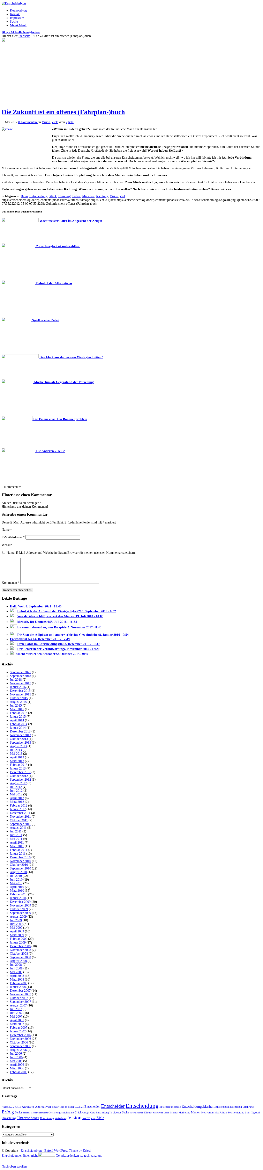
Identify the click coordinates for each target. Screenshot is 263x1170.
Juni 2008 (16, 968)
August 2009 (18, 916)
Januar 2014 (18, 727)
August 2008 (18, 961)
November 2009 (20, 905)
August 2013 (18, 746)
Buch (71, 1106)
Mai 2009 (16, 927)
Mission (195, 1112)
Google (85, 1113)
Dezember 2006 (20, 1035)
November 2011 (20, 816)
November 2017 (20, 683)
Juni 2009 (16, 924)
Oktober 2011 (19, 820)
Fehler (18, 1112)
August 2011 (18, 827)
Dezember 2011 (20, 813)
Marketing (184, 1112)
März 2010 (17, 890)
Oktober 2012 (19, 776)
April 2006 (17, 1064)
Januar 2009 (18, 942)
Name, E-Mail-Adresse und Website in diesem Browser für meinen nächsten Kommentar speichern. (71, 552)
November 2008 (20, 950)
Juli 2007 (16, 1009)
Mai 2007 (16, 1016)
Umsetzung (9, 1118)
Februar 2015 (18, 713)
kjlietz (70, 122)
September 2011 (20, 824)
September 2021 (20, 672)
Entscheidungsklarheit (198, 1106)
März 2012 (17, 801)
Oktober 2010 (19, 864)
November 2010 (20, 861)
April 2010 (17, 887)
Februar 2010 (18, 894)
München (88, 196)
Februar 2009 (18, 938)
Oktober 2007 (19, 998)
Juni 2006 (16, 1057)
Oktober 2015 (19, 698)
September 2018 (20, 676)
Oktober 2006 (19, 1042)
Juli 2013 (16, 750)
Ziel (122, 196)
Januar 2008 (18, 987)
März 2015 (17, 709)
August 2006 (18, 1050)
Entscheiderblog (31, 1150)
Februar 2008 (18, 983)
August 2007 (18, 1005)
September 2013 (20, 742)
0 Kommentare (28, 122)
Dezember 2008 (20, 946)
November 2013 (20, 735)
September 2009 (20, 913)
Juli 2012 (16, 787)
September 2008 (20, 957)
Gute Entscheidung (99, 1112)
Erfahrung (248, 1106)
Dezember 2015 (20, 690)
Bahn (24, 196)
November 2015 (20, 694)
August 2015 (18, 701)
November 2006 (20, 1038)
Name (7, 529)
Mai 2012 (16, 794)
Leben (76, 196)
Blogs (63, 1106)
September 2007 (20, 1001)
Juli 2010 (16, 876)
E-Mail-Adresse (13, 537)
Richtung (102, 196)
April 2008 (17, 975)
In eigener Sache (119, 1112)
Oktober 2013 (19, 739)
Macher (174, 1112)
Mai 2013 (16, 753)
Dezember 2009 (20, 901)
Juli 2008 (16, 964)
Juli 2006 (16, 1053)
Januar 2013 (18, 768)
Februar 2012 (18, 805)
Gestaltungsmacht (39, 1113)
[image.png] (50, 41)
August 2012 (18, 783)
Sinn (247, 1112)
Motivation (207, 1112)
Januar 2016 (18, 687)
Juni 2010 (16, 879)
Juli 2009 (16, 920)
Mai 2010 (16, 883)
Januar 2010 (18, 898)
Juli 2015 (16, 705)
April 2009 (17, 931)
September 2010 (20, 868)
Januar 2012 (18, 809)
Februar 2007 (18, 1027)
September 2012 (20, 779)
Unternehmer (28, 1118)
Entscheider (113, 1106)
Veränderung (61, 1118)
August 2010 (18, 872)
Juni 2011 (16, 835)
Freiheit (26, 1112)
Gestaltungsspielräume (61, 1112)
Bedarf (56, 1106)
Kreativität (158, 1113)
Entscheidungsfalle (170, 1106)
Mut (217, 1112)
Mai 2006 (16, 1061)
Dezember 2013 (20, 731)
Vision (46, 122)
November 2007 (20, 994)
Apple (11, 1107)
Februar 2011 (18, 850)
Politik (223, 1112)
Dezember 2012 (20, 772)
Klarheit (148, 1112)
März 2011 (17, 846)
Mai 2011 (16, 838)
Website (7, 545)
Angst (5, 1106)
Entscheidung (38, 196)
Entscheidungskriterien (228, 1106)
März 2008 (17, 979)
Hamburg (64, 196)
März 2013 (17, 761)
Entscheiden (92, 1106)
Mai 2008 (16, 972)
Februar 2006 (18, 1072)
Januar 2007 (18, 1031)
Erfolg (8, 1111)
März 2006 (17, 1068)
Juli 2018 (16, 679)
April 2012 (17, 798)
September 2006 (20, 1046)
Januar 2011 (17, 853)
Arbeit (18, 1107)
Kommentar (11, 582)
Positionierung (236, 1112)
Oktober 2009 (19, 909)
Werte (86, 1118)
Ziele (55, 122)
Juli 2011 (16, 831)
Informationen (136, 1113)
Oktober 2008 (19, 953)
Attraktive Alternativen (36, 1106)
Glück (53, 196)
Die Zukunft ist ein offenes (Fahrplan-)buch (63, 112)
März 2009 (17, 935)
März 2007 (17, 1024)
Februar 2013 (18, 764)
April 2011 (17, 842)
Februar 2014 (18, 724)
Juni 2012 (16, 790)
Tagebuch (255, 1112)
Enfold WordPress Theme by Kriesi (67, 1150)
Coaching (79, 1107)
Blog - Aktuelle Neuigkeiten (21, 32)
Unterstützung (47, 1118)
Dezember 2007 (20, 990)
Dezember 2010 (20, 857)
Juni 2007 (16, 1012)
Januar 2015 (18, 716)
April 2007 (17, 1020)
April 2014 (17, 720)
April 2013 (17, 757)
